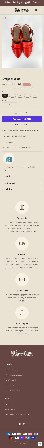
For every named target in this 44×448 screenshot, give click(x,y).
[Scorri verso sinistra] (16, 71)
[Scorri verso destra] (27, 71)
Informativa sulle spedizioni (15, 375)
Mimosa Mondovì (12, 441)
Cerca (7, 404)
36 (5, 96)
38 (20, 96)
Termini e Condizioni (12, 370)
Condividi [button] (7, 176)
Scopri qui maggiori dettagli (25, 231)
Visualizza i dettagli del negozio (15, 136)
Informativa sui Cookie (13, 390)
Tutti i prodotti (10, 409)
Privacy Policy (9, 385)
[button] (2, 10)
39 (27, 96)
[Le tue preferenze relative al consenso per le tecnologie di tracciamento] (40, 444)
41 (35, 96)
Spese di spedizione (16, 88)
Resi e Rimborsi (10, 380)
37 (12, 96)
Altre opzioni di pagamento (22, 124)
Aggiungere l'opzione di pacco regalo (18, 414)
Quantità (4, 100)
